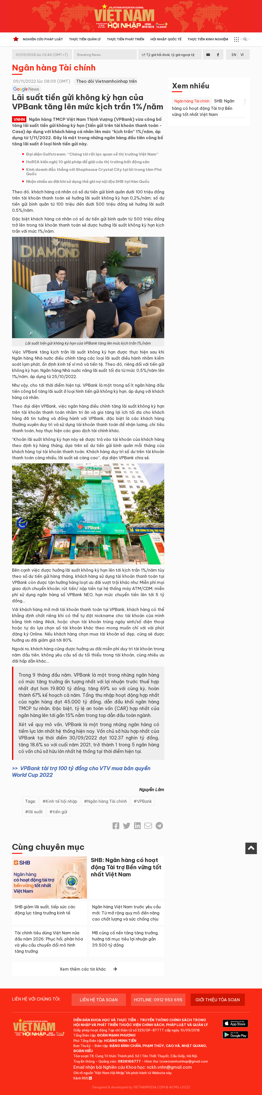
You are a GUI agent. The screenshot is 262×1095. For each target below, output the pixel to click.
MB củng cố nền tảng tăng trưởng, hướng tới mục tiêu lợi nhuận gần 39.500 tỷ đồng (125, 939)
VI (242, 55)
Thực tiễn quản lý (85, 39)
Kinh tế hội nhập (61, 801)
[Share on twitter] (127, 826)
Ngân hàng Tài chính (54, 67)
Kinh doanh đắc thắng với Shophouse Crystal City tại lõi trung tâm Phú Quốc (94, 171)
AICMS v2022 (179, 1087)
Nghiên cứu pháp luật (43, 39)
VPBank (144, 801)
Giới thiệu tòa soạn (217, 999)
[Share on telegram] (159, 826)
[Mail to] (148, 826)
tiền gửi (60, 811)
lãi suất (35, 811)
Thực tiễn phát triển (125, 39)
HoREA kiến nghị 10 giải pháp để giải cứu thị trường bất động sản (87, 162)
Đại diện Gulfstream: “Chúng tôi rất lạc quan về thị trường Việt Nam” (92, 154)
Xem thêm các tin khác (83, 969)
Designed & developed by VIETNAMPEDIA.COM (128, 1087)
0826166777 (129, 1061)
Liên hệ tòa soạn (99, 999)
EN (234, 55)
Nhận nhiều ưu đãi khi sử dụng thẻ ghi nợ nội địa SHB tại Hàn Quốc (88, 181)
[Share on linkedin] (137, 826)
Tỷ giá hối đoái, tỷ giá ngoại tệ (169, 55)
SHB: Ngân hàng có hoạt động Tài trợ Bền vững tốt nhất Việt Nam (126, 867)
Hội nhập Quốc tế (165, 39)
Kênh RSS (81, 1078)
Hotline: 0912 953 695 (158, 999)
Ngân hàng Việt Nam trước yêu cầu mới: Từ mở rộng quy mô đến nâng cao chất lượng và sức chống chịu (126, 913)
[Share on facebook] (116, 826)
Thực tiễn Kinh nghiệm (208, 39)
